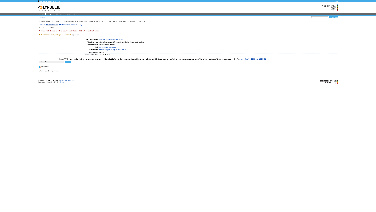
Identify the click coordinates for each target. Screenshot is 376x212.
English (336, 1)
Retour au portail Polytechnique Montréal (49, 1)
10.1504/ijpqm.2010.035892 (107, 47)
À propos (50, 14)
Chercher (76, 14)
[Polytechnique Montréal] (328, 82)
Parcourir (67, 14)
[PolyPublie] (49, 11)
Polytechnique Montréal (67, 80)
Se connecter (41, 17)
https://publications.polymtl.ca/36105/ (111, 39)
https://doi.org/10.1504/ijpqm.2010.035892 (112, 50)
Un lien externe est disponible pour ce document (56, 35)
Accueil (41, 14)
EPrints (62, 82)
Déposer (58, 14)
